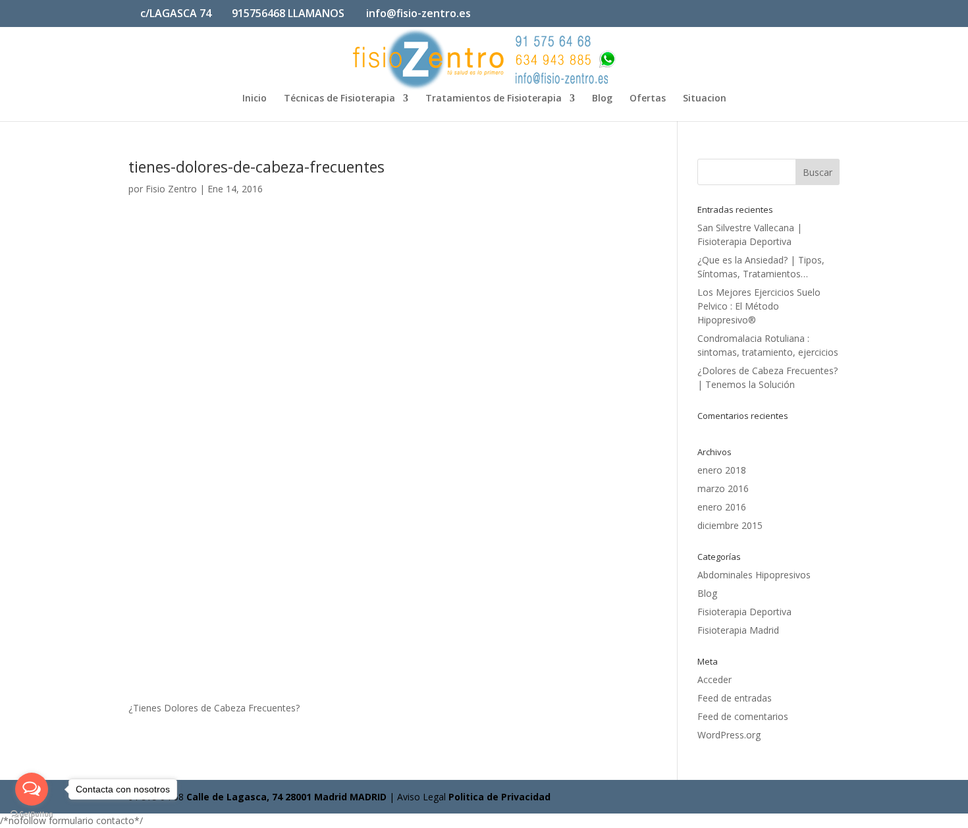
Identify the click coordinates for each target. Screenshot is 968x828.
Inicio (254, 99)
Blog (602, 99)
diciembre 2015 (730, 525)
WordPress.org (729, 735)
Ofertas (648, 99)
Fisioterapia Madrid (738, 630)
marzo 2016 (723, 488)
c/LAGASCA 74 (175, 13)
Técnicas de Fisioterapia (339, 99)
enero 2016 (721, 507)
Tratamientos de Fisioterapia (493, 99)
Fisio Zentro (171, 188)
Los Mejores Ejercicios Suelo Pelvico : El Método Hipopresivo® (758, 306)
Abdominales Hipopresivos (754, 574)
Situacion (704, 99)
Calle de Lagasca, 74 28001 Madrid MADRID (286, 796)
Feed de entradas (734, 698)
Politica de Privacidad (499, 796)
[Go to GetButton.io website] (32, 814)
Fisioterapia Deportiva (744, 611)
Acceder (714, 679)
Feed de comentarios (742, 716)
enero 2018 (721, 470)
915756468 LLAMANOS (288, 13)
